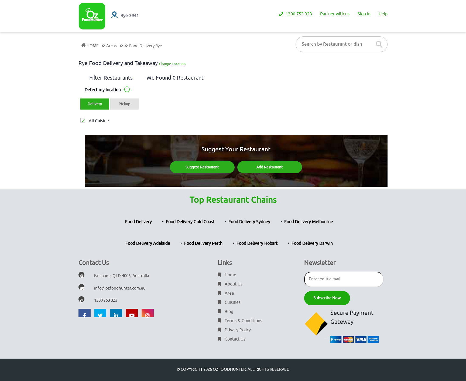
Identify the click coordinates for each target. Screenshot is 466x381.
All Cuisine (99, 121)
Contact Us (234, 339)
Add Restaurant (269, 167)
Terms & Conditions (243, 321)
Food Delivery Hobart (257, 243)
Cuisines (232, 302)
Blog (228, 311)
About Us (233, 284)
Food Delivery (138, 221)
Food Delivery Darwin (312, 243)
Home (230, 275)
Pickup (124, 104)
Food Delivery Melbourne (308, 221)
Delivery (95, 104)
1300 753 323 (298, 14)
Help (383, 14)
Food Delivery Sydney (249, 221)
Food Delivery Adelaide (147, 243)
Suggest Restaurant (202, 167)
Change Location (172, 64)
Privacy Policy (237, 330)
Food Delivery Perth (203, 243)
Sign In (364, 14)
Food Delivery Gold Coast (190, 221)
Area (229, 293)
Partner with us (335, 14)
